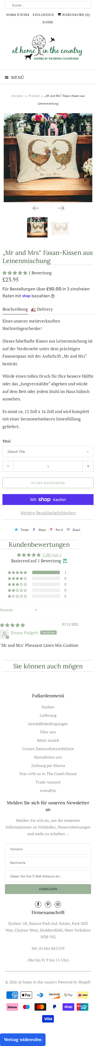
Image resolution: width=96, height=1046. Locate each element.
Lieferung (48, 715)
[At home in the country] (48, 49)
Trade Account (48, 782)
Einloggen (43, 15)
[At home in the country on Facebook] (38, 904)
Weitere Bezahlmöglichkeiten (48, 513)
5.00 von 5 (52, 555)
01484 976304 (17, 15)
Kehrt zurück (48, 740)
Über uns (48, 732)
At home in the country (37, 982)
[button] (15, 273)
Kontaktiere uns (48, 757)
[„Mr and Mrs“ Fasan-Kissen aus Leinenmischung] (48, 157)
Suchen (48, 707)
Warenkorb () (75, 15)
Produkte (34, 96)
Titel (6, 441)
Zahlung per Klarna (48, 765)
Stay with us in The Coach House (48, 773)
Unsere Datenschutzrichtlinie (48, 748)
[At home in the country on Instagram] (58, 904)
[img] (12, 625)
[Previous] (35, 207)
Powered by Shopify (74, 982)
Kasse (48, 22)
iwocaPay (48, 790)
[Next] (60, 207)
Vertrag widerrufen (23, 1039)
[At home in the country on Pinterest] (48, 904)
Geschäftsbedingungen (48, 723)
